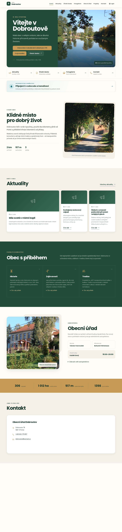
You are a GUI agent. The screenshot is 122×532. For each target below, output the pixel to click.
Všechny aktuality (106, 184)
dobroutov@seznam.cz (23, 439)
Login (112, 3)
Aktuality (58, 3)
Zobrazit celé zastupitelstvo (79, 362)
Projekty (96, 3)
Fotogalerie (77, 3)
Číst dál (66, 228)
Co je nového (19, 53)
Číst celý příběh (16, 290)
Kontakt (103, 3)
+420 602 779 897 (21, 434)
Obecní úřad (87, 3)
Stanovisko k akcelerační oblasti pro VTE (32, 48)
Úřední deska (68, 3)
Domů (51, 3)
